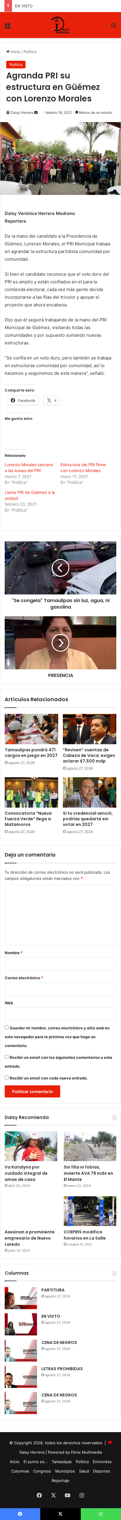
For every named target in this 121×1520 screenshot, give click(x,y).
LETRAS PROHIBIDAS (62, 1369)
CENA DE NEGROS (32, 6)
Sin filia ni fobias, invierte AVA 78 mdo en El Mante (88, 1173)
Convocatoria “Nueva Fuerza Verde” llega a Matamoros (28, 818)
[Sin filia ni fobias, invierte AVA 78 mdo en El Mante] (90, 1146)
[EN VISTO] (21, 1324)
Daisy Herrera (22, 112)
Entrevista (102, 1461)
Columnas (20, 1471)
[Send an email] (36, 112)
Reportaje (60, 1480)
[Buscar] (114, 27)
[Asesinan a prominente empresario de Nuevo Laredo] (31, 1211)
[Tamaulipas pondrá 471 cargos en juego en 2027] (31, 729)
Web (9, 1002)
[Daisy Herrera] (61, 25)
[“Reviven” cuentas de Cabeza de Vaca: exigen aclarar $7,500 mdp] (89, 729)
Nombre (14, 952)
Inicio (15, 51)
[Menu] (7, 27)
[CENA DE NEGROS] (21, 1351)
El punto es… (35, 1461)
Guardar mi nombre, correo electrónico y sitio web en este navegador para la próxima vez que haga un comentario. (57, 1037)
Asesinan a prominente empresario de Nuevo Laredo (30, 1238)
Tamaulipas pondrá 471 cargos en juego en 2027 (31, 752)
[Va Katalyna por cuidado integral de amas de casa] (31, 1146)
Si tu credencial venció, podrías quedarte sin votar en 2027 (88, 818)
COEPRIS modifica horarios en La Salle (85, 1235)
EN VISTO (50, 1316)
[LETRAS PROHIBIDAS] (21, 1377)
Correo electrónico (24, 977)
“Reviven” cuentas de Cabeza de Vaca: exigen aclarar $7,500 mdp (89, 755)
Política (29, 51)
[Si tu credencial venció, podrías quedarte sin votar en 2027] (89, 792)
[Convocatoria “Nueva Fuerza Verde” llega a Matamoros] (31, 792)
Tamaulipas (62, 1461)
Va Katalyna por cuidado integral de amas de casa (26, 1173)
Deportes (101, 1471)
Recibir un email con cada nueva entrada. (49, 1078)
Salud (84, 1471)
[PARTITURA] (21, 1298)
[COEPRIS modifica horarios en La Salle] (90, 1211)
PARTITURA (53, 1290)
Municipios (65, 1471)
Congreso (42, 1471)
